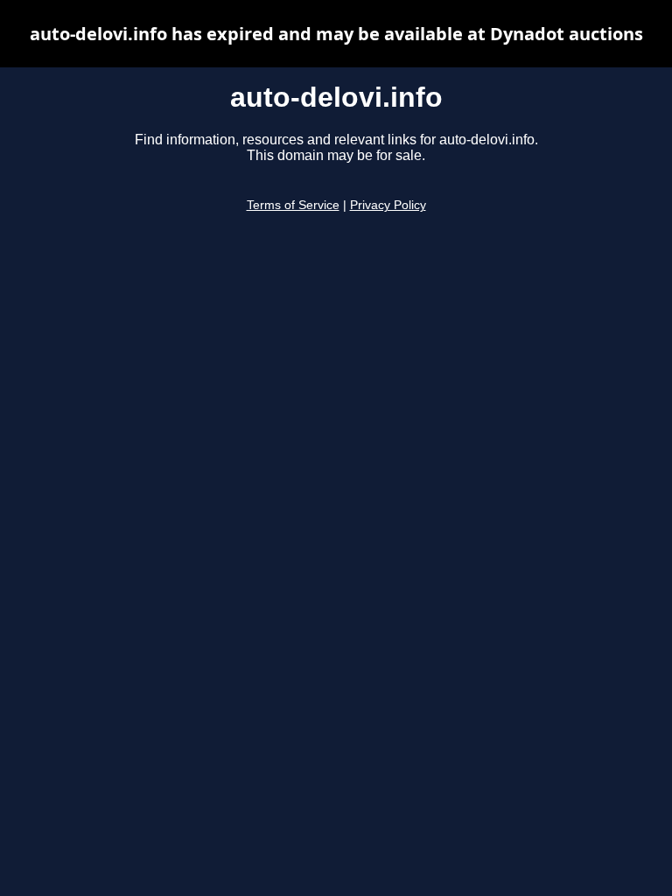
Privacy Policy (388, 205)
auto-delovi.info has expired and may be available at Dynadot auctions (336, 34)
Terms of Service (293, 205)
